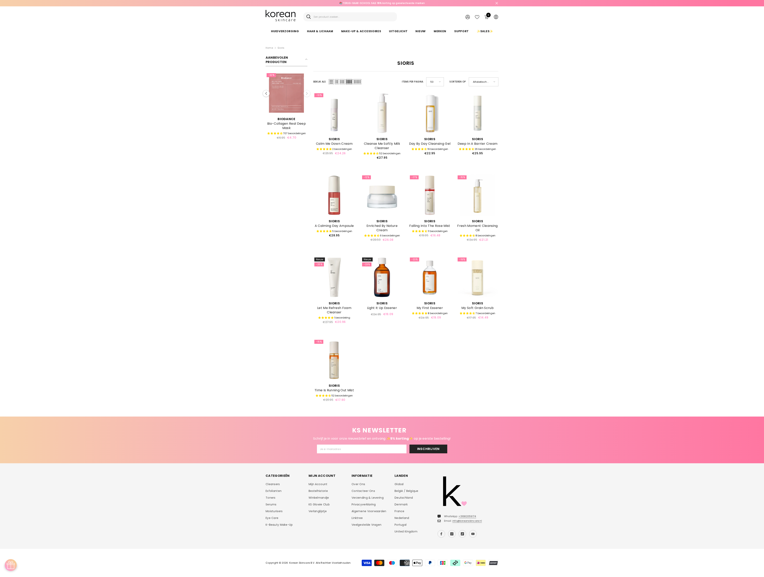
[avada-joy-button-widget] (11, 565)
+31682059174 (467, 516)
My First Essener (430, 308)
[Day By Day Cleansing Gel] (430, 113)
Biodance (286, 119)
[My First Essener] (430, 277)
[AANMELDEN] (467, 17)
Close (496, 3)
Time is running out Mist (334, 390)
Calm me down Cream (334, 144)
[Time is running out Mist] (334, 360)
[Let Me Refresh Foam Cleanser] (334, 277)
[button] (266, 93)
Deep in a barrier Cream (477, 144)
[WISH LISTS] (477, 17)
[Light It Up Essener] (382, 277)
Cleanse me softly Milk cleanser (382, 146)
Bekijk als (319, 81)
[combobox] (354, 16)
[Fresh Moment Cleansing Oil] (477, 195)
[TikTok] (462, 534)
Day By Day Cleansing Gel (430, 144)
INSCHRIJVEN (428, 449)
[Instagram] (452, 534)
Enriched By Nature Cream (382, 228)
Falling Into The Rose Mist (429, 226)
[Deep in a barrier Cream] (477, 113)
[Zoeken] (350, 16)
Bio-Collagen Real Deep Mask (286, 125)
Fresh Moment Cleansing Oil (477, 228)
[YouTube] (473, 534)
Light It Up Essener (382, 308)
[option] (382, 3)
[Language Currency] (496, 16)
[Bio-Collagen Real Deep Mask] (286, 93)
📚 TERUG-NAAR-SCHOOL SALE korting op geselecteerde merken (382, 3)
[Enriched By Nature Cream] (382, 195)
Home (269, 48)
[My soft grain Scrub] (477, 277)
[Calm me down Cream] (334, 113)
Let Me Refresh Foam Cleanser (334, 310)
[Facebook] (441, 534)
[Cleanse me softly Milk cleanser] (382, 113)
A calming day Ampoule (334, 226)
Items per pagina (412, 81)
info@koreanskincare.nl (467, 521)
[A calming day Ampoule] (334, 195)
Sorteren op (457, 81)
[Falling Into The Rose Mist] (430, 195)
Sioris (281, 48)
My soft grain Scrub (477, 308)
